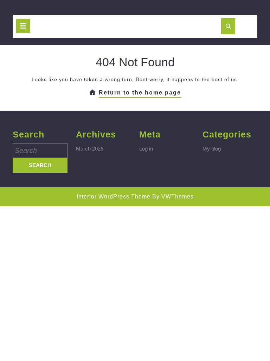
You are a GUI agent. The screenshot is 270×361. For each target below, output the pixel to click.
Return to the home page (140, 94)
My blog (211, 149)
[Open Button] (23, 26)
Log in (146, 149)
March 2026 (89, 149)
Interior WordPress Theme (113, 197)
